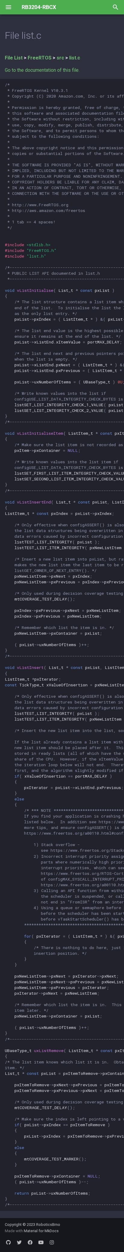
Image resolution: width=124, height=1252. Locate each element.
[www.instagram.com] (52, 1242)
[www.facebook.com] (30, 1242)
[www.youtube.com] (41, 1242)
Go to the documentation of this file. (42, 70)
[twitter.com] (19, 1242)
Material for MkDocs (41, 1231)
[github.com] (8, 1242)
